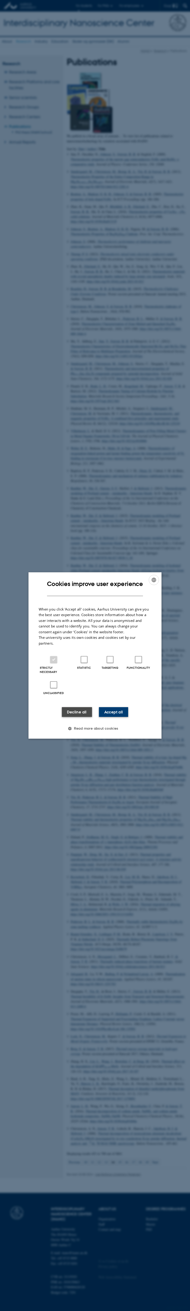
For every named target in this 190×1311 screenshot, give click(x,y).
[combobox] (154, 580)
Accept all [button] (113, 712)
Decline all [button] (76, 712)
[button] (95, 728)
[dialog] (95, 655)
